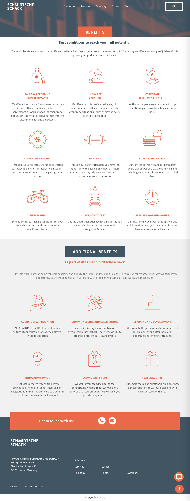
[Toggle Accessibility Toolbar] (179, 489)
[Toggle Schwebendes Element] (179, 477)
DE (173, 6)
